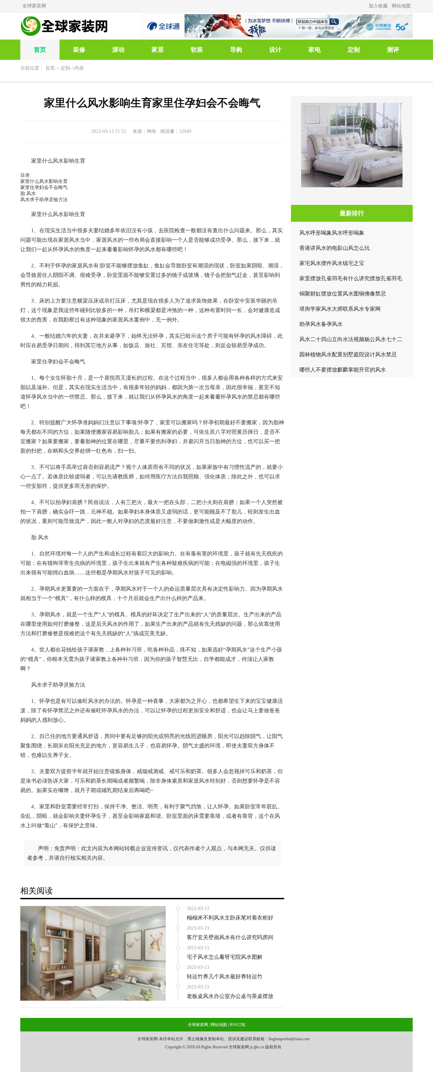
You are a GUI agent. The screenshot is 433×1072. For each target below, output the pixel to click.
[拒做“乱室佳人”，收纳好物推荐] (93, 908)
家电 (315, 49)
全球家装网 (34, 5)
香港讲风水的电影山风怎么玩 (334, 248)
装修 (79, 49)
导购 (236, 49)
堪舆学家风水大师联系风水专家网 (340, 309)
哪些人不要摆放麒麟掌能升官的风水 (342, 370)
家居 (158, 49)
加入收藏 (378, 5)
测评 (393, 49)
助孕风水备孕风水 (321, 324)
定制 (354, 49)
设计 (275, 49)
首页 (40, 49)
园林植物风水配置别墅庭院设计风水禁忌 (348, 354)
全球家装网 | (199, 1024)
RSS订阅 (237, 1024)
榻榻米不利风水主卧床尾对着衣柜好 (230, 918)
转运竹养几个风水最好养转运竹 (225, 976)
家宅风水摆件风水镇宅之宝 (331, 263)
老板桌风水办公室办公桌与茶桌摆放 (230, 996)
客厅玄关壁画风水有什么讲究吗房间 (230, 937)
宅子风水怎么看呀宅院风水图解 (225, 957)
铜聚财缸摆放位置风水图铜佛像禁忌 (342, 293)
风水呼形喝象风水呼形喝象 (331, 233)
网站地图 (401, 5)
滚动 (118, 49)
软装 (197, 49)
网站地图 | (220, 1024)
